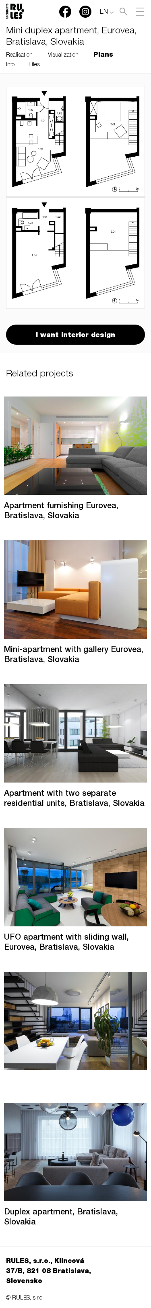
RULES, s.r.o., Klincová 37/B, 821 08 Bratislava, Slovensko (48, 1272)
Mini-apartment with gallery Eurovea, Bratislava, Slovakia (73, 655)
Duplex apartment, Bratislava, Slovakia (61, 1218)
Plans (103, 55)
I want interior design (75, 335)
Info (10, 65)
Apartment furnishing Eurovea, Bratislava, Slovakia (61, 512)
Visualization (63, 55)
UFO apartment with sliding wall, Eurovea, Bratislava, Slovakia (66, 943)
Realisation (19, 55)
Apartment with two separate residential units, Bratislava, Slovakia (74, 799)
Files (34, 65)
